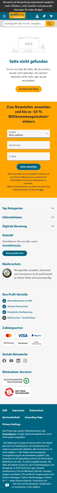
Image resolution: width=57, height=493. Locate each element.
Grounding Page (34, 417)
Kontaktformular (11, 245)
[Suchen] (50, 23)
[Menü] (4, 16)
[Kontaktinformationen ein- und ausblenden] (7, 485)
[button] (28, 226)
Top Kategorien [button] (12, 208)
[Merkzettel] (44, 16)
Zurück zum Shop (28, 89)
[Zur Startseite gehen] (17, 15)
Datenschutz (36, 410)
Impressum (18, 410)
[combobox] (24, 23)
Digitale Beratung (14, 226)
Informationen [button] (12, 217)
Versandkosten (9, 434)
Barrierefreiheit (11, 417)
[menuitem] (37, 16)
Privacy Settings (11, 424)
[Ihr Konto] (37, 16)
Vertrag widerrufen (15, 253)
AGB (4, 410)
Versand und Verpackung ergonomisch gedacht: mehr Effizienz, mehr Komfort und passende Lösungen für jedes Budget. (28, 6)
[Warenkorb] (51, 16)
